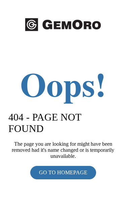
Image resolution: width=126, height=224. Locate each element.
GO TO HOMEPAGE (63, 172)
